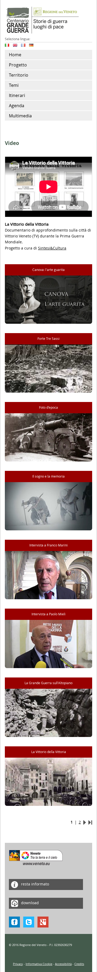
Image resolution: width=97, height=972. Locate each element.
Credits (79, 964)
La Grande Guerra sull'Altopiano (48, 683)
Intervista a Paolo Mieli (48, 614)
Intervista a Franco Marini (48, 545)
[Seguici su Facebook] (14, 921)
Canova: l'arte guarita (48, 269)
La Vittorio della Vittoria (48, 752)
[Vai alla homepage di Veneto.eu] (36, 857)
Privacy (18, 964)
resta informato (34, 884)
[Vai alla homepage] (42, 19)
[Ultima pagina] (90, 822)
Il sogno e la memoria (48, 476)
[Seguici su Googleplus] (42, 921)
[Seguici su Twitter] (28, 921)
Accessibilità (63, 964)
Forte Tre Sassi (48, 338)
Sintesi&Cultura (52, 248)
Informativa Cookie (39, 964)
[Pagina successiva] (84, 822)
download (29, 903)
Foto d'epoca (48, 407)
